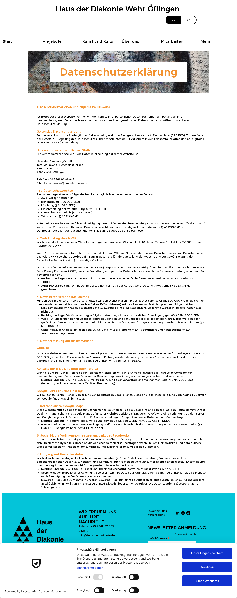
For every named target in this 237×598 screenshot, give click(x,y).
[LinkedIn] (178, 513)
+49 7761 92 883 (102, 526)
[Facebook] (188, 513)
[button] (59, 41)
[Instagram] (183, 513)
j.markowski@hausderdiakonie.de (68, 183)
